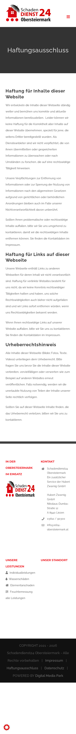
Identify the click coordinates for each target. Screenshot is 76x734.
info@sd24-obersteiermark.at (57, 527)
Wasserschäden (18, 579)
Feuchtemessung (20, 591)
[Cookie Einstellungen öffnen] (7, 729)
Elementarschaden (22, 585)
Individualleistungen (22, 572)
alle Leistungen (15, 598)
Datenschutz (54, 668)
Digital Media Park (49, 676)
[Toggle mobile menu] (68, 17)
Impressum (54, 660)
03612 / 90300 (56, 518)
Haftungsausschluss (22, 668)
